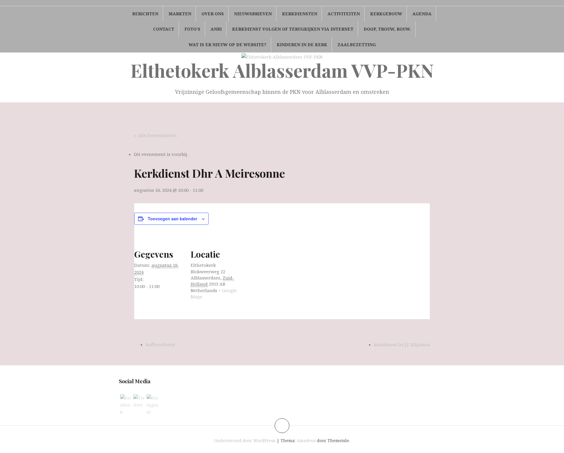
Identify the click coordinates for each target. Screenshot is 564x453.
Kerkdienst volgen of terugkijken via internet (292, 29)
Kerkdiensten (299, 13)
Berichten (145, 13)
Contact (163, 29)
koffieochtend (160, 344)
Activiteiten (344, 13)
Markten (180, 13)
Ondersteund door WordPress (245, 440)
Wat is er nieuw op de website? (227, 44)
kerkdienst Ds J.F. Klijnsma (402, 344)
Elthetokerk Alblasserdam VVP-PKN (282, 70)
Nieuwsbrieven (253, 13)
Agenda (422, 13)
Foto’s (192, 29)
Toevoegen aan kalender (172, 218)
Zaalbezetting (357, 44)
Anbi (216, 29)
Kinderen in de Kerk (302, 44)
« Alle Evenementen (155, 135)
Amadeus (306, 440)
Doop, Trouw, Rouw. (387, 29)
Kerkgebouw (386, 13)
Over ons (213, 13)
